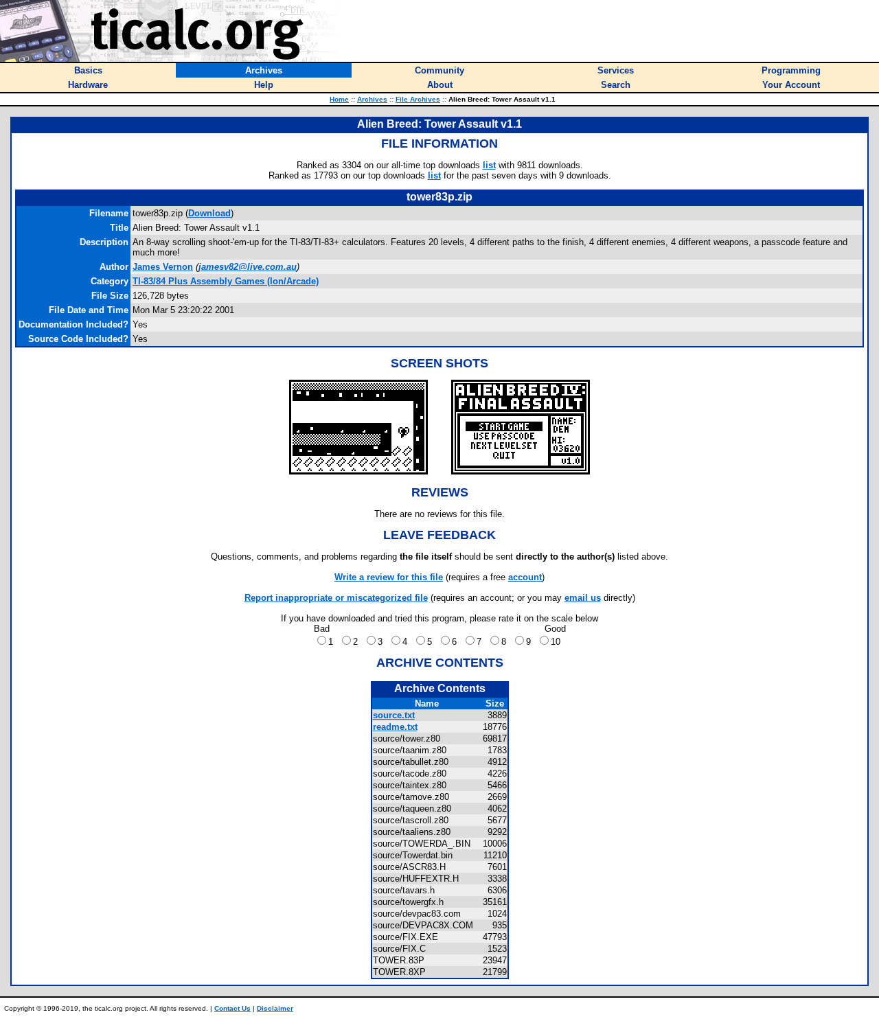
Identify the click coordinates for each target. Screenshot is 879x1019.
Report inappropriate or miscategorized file (336, 598)
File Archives (418, 99)
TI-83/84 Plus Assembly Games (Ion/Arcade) (226, 281)
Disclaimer (275, 1008)
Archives (372, 99)
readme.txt (395, 727)
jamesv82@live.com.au (247, 267)
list (489, 165)
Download (209, 213)
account (525, 577)
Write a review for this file (388, 577)
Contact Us (232, 1008)
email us (582, 598)
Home (339, 99)
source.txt (394, 715)
